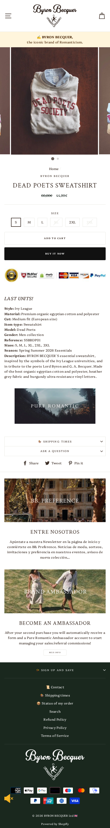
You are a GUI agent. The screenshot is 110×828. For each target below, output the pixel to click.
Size (55, 213)
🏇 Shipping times (55, 695)
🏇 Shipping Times (55, 441)
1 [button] (52, 158)
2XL (72, 222)
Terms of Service (55, 735)
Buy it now (55, 253)
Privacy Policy (55, 727)
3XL (89, 222)
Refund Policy (54, 719)
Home (54, 168)
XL (56, 222)
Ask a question (55, 451)
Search (55, 711)
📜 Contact (55, 687)
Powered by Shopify (55, 824)
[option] (55, 39)
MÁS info (55, 652)
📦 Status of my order (55, 703)
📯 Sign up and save (55, 670)
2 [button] (58, 159)
